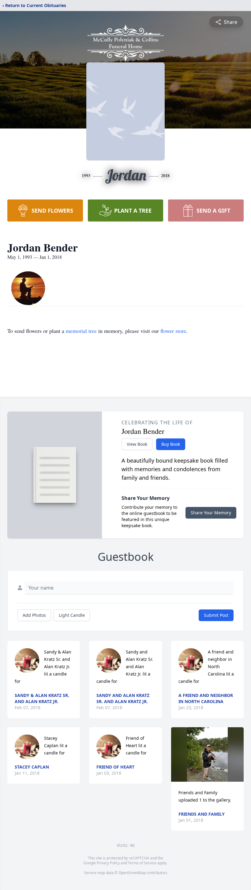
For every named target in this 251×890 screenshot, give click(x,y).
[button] (207, 754)
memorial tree (81, 330)
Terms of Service (142, 863)
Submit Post (216, 615)
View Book (137, 444)
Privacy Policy (108, 863)
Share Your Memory (211, 513)
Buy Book (170, 444)
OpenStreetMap (132, 872)
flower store (173, 330)
